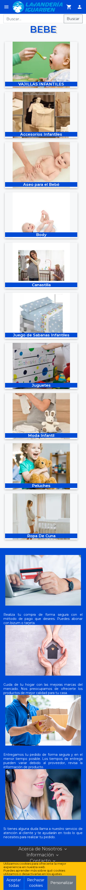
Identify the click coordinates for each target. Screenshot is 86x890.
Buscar (73, 19)
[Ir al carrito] (69, 7)
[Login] (80, 7)
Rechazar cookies (35, 883)
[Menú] (6, 7)
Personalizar (61, 883)
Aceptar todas (13, 883)
